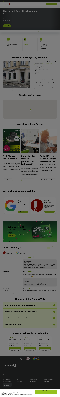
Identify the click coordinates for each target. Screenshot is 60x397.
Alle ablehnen (46, 393)
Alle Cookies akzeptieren (46, 390)
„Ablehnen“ (3, 395)
